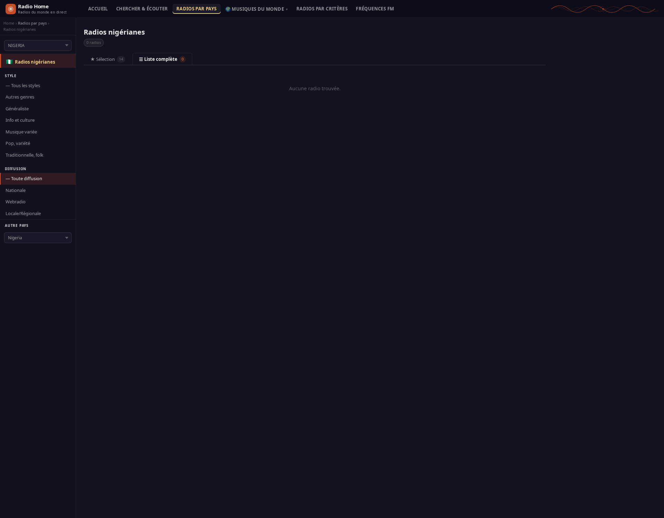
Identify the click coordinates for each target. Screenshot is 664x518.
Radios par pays (32, 23)
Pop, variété (18, 143)
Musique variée (21, 132)
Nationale (16, 190)
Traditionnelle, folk (24, 155)
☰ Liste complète (161, 59)
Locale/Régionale (23, 213)
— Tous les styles (23, 85)
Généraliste (17, 108)
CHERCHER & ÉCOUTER (142, 9)
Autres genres (20, 97)
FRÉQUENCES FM (375, 9)
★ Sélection (106, 59)
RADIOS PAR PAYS (196, 9)
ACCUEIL (98, 9)
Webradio (16, 201)
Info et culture (20, 120)
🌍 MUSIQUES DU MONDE (256, 9)
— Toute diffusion (24, 178)
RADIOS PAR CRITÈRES (322, 9)
